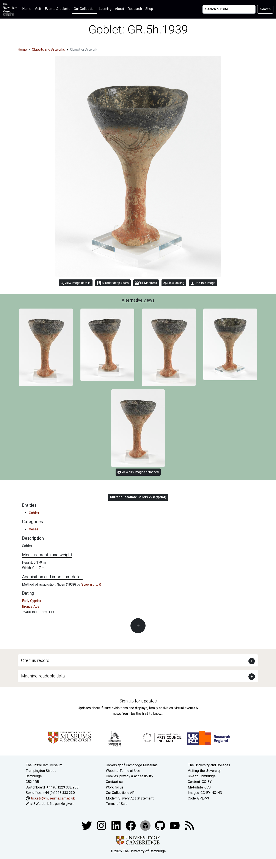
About (119, 9)
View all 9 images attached (140, 472)
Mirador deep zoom (115, 283)
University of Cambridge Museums (132, 765)
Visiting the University (204, 771)
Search (265, 9)
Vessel (34, 529)
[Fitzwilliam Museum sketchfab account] (145, 825)
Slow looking (175, 283)
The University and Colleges (209, 765)
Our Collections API (121, 793)
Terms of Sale (116, 804)
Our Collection (84, 9)
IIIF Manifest (148, 283)
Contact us (114, 782)
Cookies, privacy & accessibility (129, 776)
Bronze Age (30, 606)
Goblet (34, 513)
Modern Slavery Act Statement (130, 798)
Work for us (114, 787)
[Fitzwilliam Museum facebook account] (116, 825)
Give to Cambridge (202, 776)
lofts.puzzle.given (60, 804)
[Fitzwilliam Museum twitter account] (87, 825)
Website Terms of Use (123, 771)
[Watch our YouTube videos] (175, 825)
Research (135, 9)
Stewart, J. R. (91, 584)
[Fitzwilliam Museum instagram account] (101, 825)
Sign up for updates (138, 701)
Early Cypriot (31, 601)
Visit (38, 9)
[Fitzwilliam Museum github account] (160, 825)
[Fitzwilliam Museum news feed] (189, 825)
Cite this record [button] (35, 660)
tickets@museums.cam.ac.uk (53, 798)
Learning (105, 9)
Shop (149, 9)
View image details (77, 283)
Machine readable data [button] (43, 676)
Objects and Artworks (48, 49)
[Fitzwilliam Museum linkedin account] (131, 825)
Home (27, 8)
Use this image (204, 283)
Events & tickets (57, 9)
